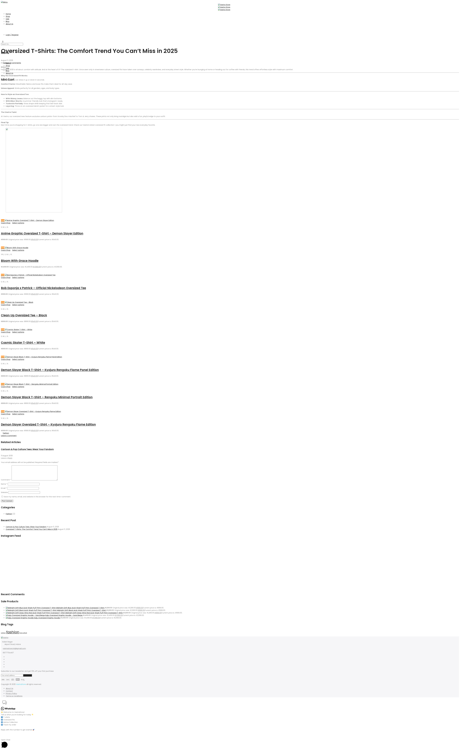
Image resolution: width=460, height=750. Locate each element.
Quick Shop (5, 223)
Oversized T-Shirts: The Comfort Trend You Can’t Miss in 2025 (31, 529)
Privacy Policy (11, 693)
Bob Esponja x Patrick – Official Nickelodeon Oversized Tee (43, 288)
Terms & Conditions (14, 696)
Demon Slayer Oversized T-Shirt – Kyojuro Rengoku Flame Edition (48, 424)
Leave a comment (9, 435)
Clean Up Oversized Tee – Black (24, 315)
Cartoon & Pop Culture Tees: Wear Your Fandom (27, 449)
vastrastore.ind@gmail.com (14, 648)
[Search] (1, 28)
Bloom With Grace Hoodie (19, 261)
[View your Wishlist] (1, 39)
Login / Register (12, 35)
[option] (77, 452)
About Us (9, 24)
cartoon (3, 633)
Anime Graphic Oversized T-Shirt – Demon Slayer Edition (42, 233)
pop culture (23, 633)
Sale (7, 19)
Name (4, 484)
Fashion (6, 63)
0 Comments (15, 63)
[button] (230, 703)
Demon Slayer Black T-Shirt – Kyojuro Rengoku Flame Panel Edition (50, 370)
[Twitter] (6, 659)
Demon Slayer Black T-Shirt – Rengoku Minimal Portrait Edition (47, 397)
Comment (6, 480)
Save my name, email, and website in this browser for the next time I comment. (37, 496)
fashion (6, 433)
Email (4, 488)
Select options (18, 223)
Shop (8, 16)
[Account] (1, 30)
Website (4, 492)
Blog (7, 21)
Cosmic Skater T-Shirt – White (23, 343)
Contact (9, 691)
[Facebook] (6, 657)
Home (8, 14)
